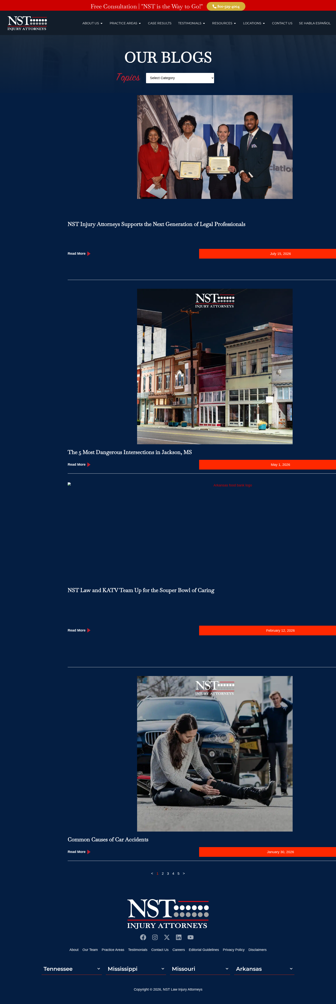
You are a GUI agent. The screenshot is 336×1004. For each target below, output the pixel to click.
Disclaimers (257, 950)
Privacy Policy (234, 950)
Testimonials (137, 950)
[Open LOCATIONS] (263, 23)
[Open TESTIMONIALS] (204, 23)
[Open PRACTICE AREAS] (139, 23)
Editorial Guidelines (204, 950)
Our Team (90, 950)
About (74, 950)
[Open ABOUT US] (101, 23)
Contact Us (160, 950)
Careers (178, 950)
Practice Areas (113, 950)
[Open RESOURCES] (234, 23)
